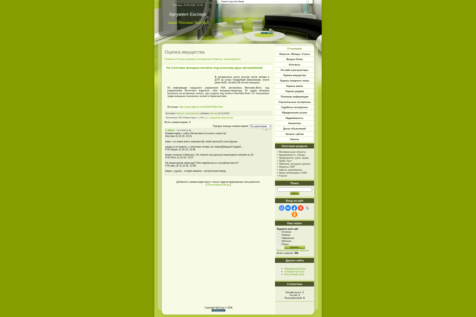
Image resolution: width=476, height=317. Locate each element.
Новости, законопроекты (227, 59)
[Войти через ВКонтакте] (288, 208)
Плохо (285, 244)
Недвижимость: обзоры (292, 154)
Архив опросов (300, 250)
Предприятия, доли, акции (293, 157)
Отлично (286, 231)
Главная (172, 22)
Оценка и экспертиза (198, 59)
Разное (283, 175)
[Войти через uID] (281, 208)
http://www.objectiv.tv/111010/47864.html (201, 106)
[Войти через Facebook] (294, 208)
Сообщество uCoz (294, 271)
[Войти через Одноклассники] (294, 214)
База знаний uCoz (294, 274)
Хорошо (286, 234)
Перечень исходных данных (295, 163)
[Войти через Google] (307, 208)
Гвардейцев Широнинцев (221, 117)
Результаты (283, 250)
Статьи (180, 59)
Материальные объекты (292, 152)
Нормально (288, 238)
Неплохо (286, 241)
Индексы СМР (287, 166)
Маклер (213, 113)
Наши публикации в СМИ (293, 172)
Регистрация (186, 22)
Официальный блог (295, 268)
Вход (198, 22)
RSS (205, 22)
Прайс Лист (285, 160)
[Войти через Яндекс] (300, 208)
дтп (206, 117)
